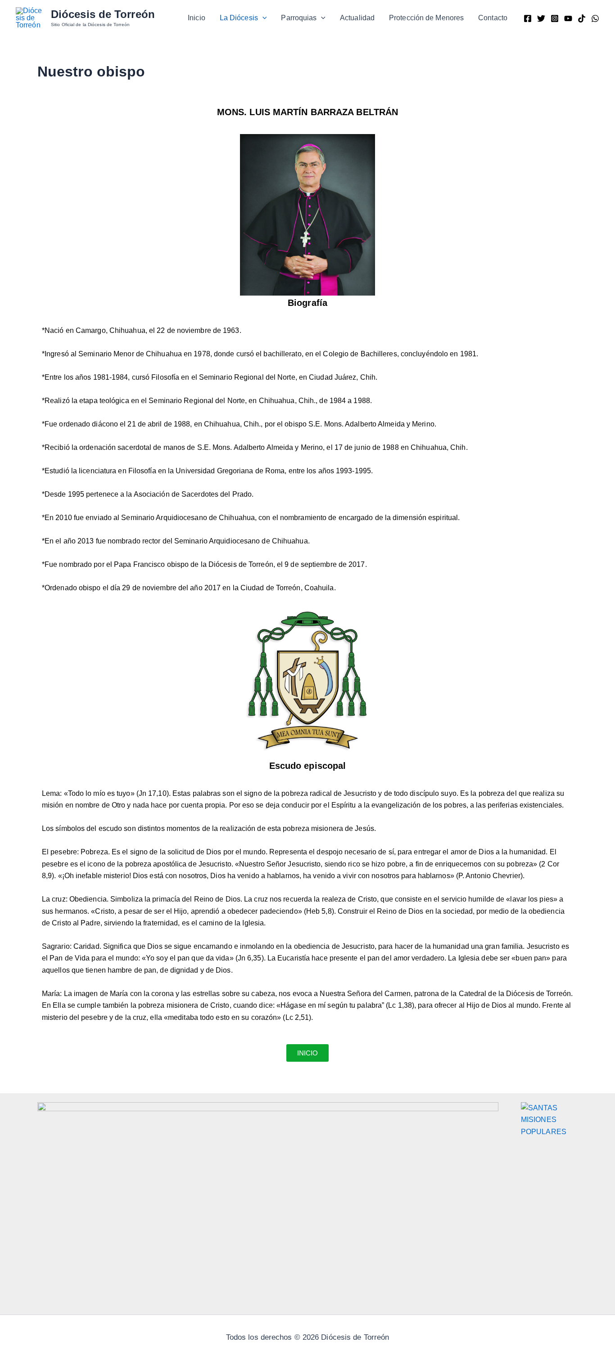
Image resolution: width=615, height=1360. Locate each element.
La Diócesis (239, 18)
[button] (262, 18)
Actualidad (357, 18)
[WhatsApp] (595, 18)
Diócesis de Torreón (103, 14)
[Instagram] (555, 18)
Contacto (492, 18)
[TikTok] (582, 18)
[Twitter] (541, 18)
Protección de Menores (426, 18)
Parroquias (299, 18)
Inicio (196, 18)
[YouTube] (568, 18)
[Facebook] (528, 18)
